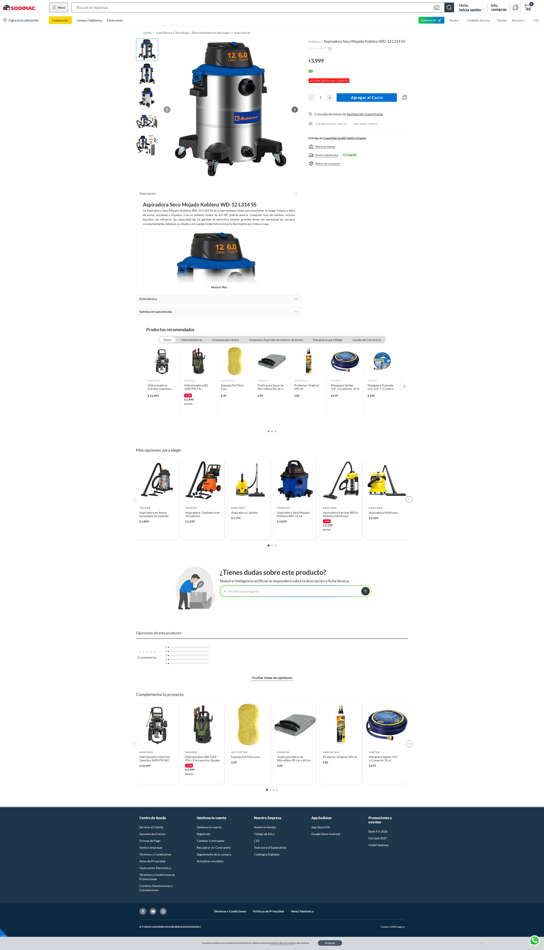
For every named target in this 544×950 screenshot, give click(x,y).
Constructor (60, 20)
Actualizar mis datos (210, 861)
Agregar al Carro (367, 97)
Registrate (203, 834)
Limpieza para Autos (225, 340)
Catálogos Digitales (266, 854)
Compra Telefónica (89, 20)
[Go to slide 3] (275, 545)
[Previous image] (167, 109)
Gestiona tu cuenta (209, 827)
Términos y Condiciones (155, 854)
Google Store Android (325, 834)
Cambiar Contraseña (210, 841)
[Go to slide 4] (277, 790)
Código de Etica (264, 834)
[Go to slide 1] (269, 545)
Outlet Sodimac (378, 845)
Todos (167, 340)
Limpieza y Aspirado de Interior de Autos (276, 340)
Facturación (115, 20)
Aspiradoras (242, 32)
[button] (262, 7)
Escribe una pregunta (243, 591)
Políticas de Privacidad (268, 911)
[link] (162, 386)
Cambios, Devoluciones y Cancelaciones (156, 888)
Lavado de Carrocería (367, 340)
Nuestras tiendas (265, 827)
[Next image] (294, 109)
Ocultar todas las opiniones (272, 678)
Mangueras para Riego (327, 340)
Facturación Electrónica (155, 868)
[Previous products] (135, 499)
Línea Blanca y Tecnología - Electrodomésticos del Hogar (193, 32)
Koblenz (315, 41)
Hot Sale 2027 (377, 838)
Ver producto (157, 533)
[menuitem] (452, 20)
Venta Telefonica (302, 911)
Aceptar (330, 943)
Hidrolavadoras (191, 340)
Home (147, 32)
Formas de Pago (149, 841)
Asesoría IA (428, 20)
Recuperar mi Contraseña (214, 847)
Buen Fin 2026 (378, 831)
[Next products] (409, 499)
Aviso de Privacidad (152, 861)
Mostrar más (219, 287)
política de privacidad (283, 942)
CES (256, 841)
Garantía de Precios (152, 834)
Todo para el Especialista (270, 847)
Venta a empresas (150, 847)
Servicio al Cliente (151, 827)
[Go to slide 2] (272, 545)
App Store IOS (320, 827)
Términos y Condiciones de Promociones (157, 877)
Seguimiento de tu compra (214, 854)
